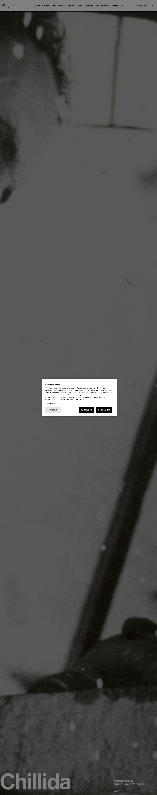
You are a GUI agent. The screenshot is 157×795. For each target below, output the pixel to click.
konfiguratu (53, 410)
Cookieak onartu (86, 410)
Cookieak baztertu (104, 410)
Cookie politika (50, 403)
